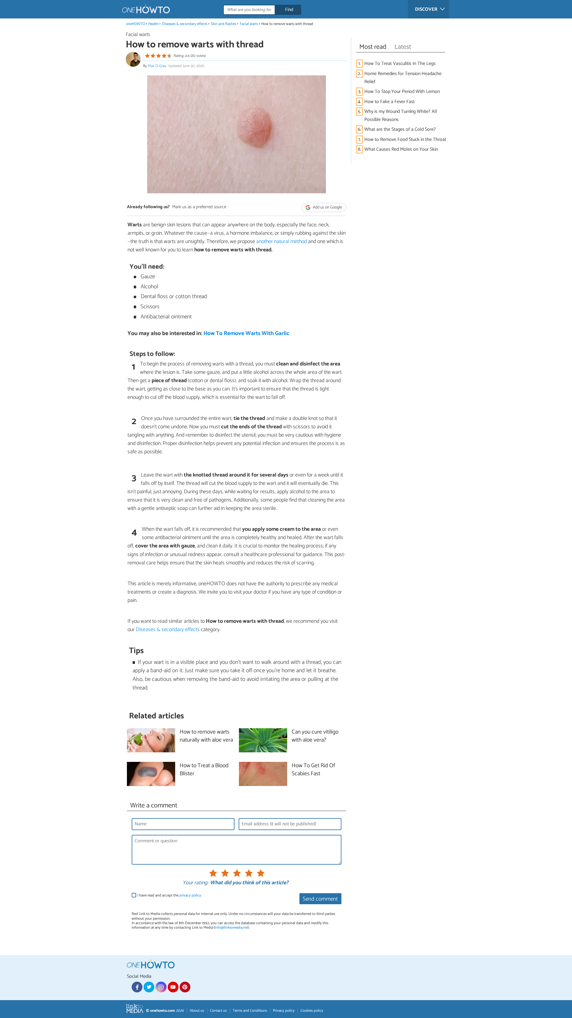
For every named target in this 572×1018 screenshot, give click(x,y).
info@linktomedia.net (231, 927)
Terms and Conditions (250, 1010)
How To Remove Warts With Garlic (246, 333)
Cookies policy (312, 1010)
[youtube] (173, 987)
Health (153, 24)
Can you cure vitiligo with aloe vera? (315, 736)
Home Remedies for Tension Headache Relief (403, 78)
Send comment (320, 899)
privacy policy (190, 895)
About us (197, 1010)
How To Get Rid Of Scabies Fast (313, 770)
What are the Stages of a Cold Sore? (400, 129)
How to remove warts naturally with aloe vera (206, 736)
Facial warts (249, 24)
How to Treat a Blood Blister (204, 770)
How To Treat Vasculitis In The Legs (400, 64)
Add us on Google (327, 207)
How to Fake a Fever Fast (389, 102)
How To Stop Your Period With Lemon (402, 92)
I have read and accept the (169, 895)
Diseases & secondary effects (184, 24)
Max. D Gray (157, 66)
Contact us (218, 1010)
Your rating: (195, 883)
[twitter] (149, 987)
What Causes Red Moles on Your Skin (401, 149)
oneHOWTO (135, 24)
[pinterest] (185, 987)
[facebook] (137, 987)
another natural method (281, 241)
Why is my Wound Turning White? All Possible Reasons (400, 116)
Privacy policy (284, 1010)
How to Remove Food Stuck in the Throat (405, 140)
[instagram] (161, 987)
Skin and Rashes (223, 24)
